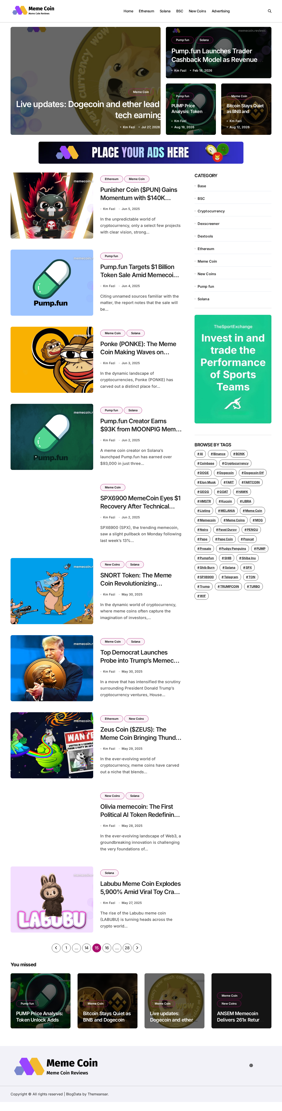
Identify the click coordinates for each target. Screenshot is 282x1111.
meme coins (235, 520)
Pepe (203, 539)
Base (202, 186)
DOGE (204, 473)
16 (107, 948)
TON (252, 577)
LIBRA (246, 501)
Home (128, 11)
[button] (152, 81)
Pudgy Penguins (233, 548)
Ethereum (146, 11)
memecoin (208, 520)
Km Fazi (129, 127)
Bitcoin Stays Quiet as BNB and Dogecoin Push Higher (107, 1020)
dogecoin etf (254, 473)
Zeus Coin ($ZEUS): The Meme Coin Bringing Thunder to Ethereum (141, 737)
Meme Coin (141, 92)
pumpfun (207, 558)
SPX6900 (207, 577)
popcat (248, 539)
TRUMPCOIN (229, 586)
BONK (240, 454)
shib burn (207, 567)
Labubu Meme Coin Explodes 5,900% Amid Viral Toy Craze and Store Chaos (140, 891)
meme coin (253, 510)
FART (230, 482)
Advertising (221, 11)
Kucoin (226, 501)
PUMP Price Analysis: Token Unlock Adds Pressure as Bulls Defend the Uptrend (39, 1023)
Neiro (204, 529)
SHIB (227, 558)
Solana (165, 11)
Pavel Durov (228, 529)
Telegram (231, 577)
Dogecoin (226, 473)
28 (127, 948)
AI (201, 454)
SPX (249, 567)
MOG (259, 520)
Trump (205, 586)
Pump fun (182, 40)
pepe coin (225, 539)
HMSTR (205, 501)
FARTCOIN (252, 482)
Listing (205, 510)
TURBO (254, 586)
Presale (205, 548)
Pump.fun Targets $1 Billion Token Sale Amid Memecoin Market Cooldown (138, 275)
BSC (179, 11)
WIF (203, 596)
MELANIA (228, 510)
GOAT (223, 491)
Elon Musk (208, 482)
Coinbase (207, 463)
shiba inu (249, 558)
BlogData (73, 1094)
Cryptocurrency (211, 211)
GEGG (204, 491)
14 (87, 948)
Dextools (205, 236)
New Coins (197, 11)
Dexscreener (208, 223)
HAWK (243, 491)
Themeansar (98, 1094)
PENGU (252, 529)
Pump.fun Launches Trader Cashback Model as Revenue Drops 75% (214, 59)
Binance (219, 454)
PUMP (260, 548)
